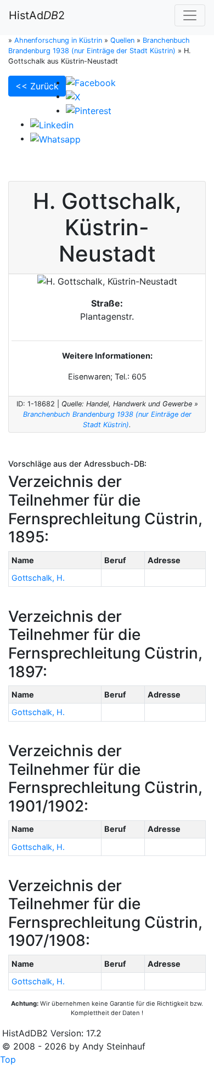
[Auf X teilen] (73, 95)
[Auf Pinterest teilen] (88, 110)
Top (8, 1059)
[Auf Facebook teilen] (91, 82)
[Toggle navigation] (189, 15)
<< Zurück (37, 86)
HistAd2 (37, 15)
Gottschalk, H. (38, 577)
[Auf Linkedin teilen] (52, 123)
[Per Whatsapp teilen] (55, 138)
